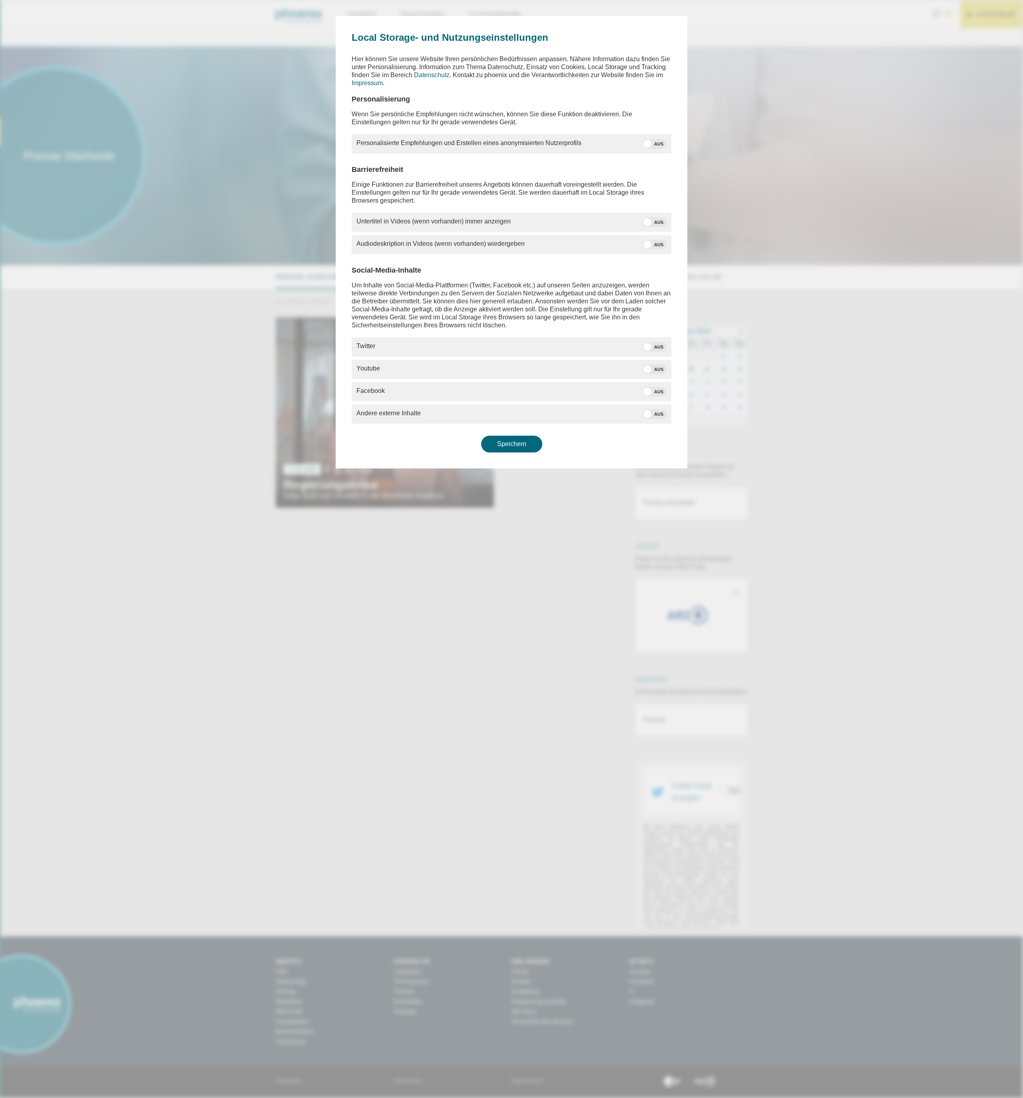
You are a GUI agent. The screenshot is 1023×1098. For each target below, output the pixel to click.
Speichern (511, 443)
